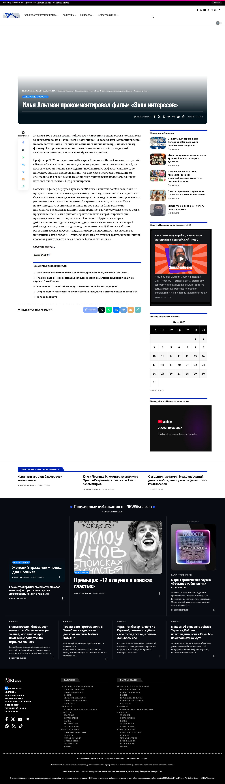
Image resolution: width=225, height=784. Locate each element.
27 (179, 373)
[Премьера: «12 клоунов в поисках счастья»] (118, 547)
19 (171, 364)
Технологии (186, 575)
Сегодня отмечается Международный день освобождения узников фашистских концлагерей (177, 480)
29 (195, 373)
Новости (13, 622)
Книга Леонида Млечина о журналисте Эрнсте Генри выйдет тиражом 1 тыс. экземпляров (110, 480)
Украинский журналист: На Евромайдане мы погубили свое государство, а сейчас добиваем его (137, 632)
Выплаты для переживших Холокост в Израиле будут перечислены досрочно (183, 142)
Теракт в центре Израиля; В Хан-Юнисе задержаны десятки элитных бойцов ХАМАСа (83, 632)
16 (203, 356)
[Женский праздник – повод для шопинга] (37, 551)
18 (162, 364)
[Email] (178, 116)
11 (162, 356)
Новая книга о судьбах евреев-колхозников (40, 478)
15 (195, 356)
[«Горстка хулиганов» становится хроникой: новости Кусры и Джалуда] (158, 159)
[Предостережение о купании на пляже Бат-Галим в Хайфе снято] (158, 195)
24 (154, 373)
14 (187, 356)
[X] (201, 10)
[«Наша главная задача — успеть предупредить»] (158, 210)
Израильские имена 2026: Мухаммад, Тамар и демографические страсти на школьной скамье (185, 176)
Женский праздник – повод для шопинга (36, 569)
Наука (174, 575)
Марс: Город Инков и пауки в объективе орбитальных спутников (191, 583)
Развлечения (81, 572)
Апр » (161, 390)
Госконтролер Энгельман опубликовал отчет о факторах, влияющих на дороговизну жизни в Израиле (34, 590)
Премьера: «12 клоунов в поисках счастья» (113, 582)
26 (171, 373)
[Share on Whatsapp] (164, 116)
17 (154, 364)
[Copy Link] (183, 116)
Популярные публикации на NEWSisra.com (112, 506)
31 (154, 382)
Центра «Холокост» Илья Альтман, (101, 160)
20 (179, 364)
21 (187, 364)
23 (203, 364)
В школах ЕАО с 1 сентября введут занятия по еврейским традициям (77, 286)
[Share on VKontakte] (169, 116)
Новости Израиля (26, 485)
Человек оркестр (46, 296)
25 (162, 373)
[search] (186, 16)
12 (171, 356)
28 (187, 373)
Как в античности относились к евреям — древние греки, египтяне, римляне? (82, 272)
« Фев (153, 390)
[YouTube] (205, 10)
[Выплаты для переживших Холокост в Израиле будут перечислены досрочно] (158, 143)
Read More (41, 254)
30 (203, 373)
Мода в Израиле (21, 562)
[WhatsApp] (211, 10)
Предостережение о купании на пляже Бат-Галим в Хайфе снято (186, 193)
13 (179, 356)
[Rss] (215, 10)
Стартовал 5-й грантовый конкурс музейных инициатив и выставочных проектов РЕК (86, 291)
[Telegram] (208, 10)
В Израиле (174, 149)
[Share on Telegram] (173, 116)
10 (154, 356)
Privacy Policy (44, 2)
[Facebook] (197, 10)
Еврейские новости (35, 96)
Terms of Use (62, 2)
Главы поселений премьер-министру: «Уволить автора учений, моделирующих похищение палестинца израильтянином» (29, 634)
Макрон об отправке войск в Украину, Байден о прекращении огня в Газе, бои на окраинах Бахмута (192, 632)
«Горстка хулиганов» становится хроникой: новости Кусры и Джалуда (187, 158)
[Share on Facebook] (154, 116)
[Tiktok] (218, 10)
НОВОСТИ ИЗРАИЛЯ (112, 511)
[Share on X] (159, 116)
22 (195, 364)
